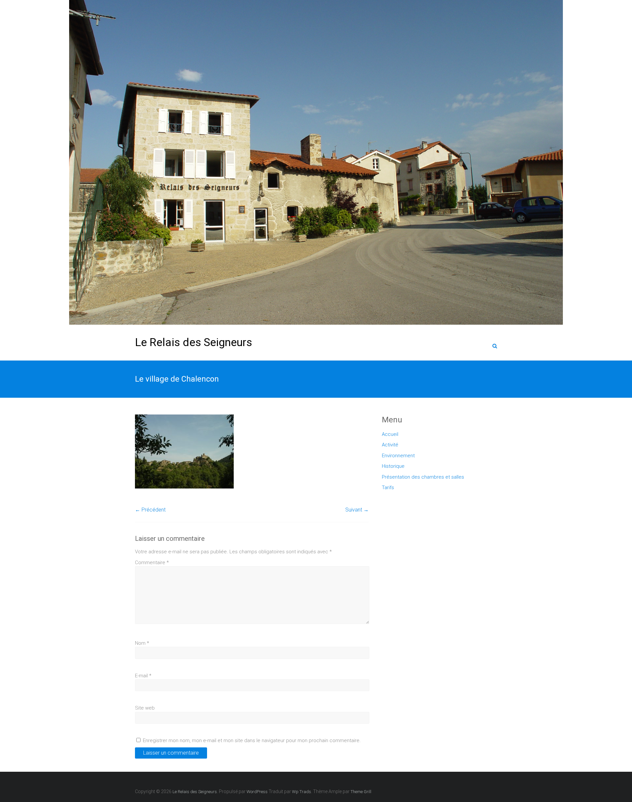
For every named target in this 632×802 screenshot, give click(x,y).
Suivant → (357, 510)
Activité (390, 445)
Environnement (398, 456)
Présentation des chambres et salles (423, 477)
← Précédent (150, 510)
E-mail (143, 676)
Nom (142, 643)
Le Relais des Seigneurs (193, 342)
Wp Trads (301, 791)
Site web (145, 708)
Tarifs (388, 487)
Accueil (390, 434)
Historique (393, 466)
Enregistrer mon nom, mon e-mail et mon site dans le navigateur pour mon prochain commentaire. (252, 740)
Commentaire (152, 562)
